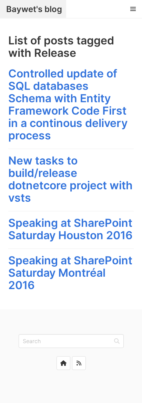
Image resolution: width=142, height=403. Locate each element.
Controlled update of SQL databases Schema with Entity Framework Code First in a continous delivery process (68, 104)
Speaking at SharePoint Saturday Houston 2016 (70, 229)
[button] (133, 9)
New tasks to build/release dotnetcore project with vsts (70, 179)
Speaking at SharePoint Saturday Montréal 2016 (70, 273)
